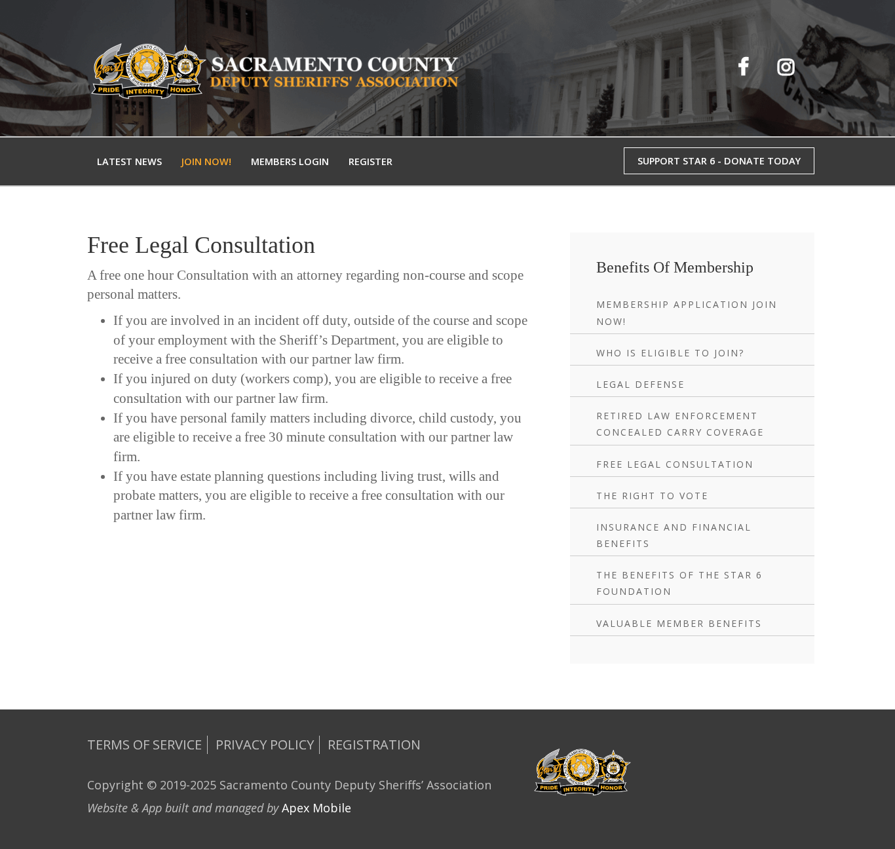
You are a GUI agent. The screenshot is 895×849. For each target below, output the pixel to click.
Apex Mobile (316, 808)
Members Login (290, 161)
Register (370, 161)
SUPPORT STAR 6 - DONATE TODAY (719, 161)
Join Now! (206, 161)
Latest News (129, 161)
